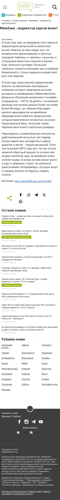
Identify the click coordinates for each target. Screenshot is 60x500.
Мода (44, 374)
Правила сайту (35, 491)
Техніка (25, 345)
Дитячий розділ (50, 384)
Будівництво (8, 358)
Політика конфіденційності (14, 491)
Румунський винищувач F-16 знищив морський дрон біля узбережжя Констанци (28, 295)
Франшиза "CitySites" (12, 416)
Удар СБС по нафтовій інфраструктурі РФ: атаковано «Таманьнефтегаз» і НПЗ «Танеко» (29, 306)
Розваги (46, 358)
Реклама (6, 389)
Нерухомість (28, 353)
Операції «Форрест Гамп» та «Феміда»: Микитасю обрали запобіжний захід (27, 269)
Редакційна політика (23, 494)
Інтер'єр (26, 374)
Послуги (26, 379)
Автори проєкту (30, 427)
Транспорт (47, 353)
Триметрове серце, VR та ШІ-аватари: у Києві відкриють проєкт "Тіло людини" (24, 280)
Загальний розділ (7, 346)
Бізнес (5, 363)
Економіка (7, 374)
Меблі (25, 363)
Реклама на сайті (10, 413)
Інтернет (26, 368)
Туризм (5, 353)
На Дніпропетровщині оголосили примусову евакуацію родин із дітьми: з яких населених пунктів (30, 328)
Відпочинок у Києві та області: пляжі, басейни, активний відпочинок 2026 (25, 232)
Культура (46, 368)
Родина (45, 379)
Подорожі (7, 384)
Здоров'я (46, 345)
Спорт (45, 363)
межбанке (33, 42)
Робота (25, 384)
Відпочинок (27, 358)
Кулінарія (6, 379)
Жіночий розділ (10, 368)
